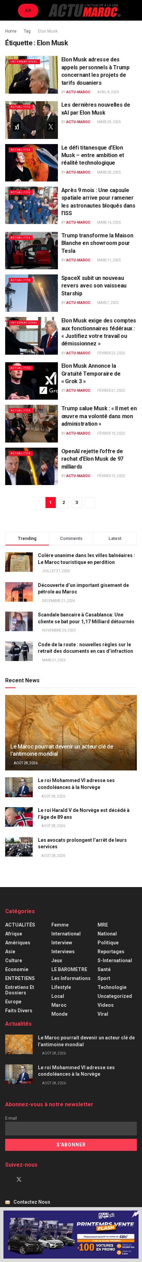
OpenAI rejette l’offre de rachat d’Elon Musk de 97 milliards (92, 459)
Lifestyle (61, 987)
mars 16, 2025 (109, 222)
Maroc (59, 1005)
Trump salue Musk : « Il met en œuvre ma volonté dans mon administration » (98, 416)
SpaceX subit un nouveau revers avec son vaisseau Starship (93, 286)
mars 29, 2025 (109, 122)
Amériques (17, 942)
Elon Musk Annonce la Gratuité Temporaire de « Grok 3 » (91, 374)
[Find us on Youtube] (31, 1179)
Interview (61, 942)
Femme (60, 925)
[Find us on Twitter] (19, 1179)
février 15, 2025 (111, 476)
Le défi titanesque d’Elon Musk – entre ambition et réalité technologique (92, 155)
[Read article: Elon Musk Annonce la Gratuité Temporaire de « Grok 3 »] (31, 381)
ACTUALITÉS (21, 106)
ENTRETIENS (20, 978)
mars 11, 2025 (109, 260)
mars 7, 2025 (108, 303)
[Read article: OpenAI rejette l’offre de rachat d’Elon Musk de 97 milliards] (31, 466)
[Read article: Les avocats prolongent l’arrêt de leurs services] (19, 847)
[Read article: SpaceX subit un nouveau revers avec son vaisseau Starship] (31, 293)
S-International (115, 960)
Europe (13, 1001)
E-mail (11, 1118)
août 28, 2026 (25, 763)
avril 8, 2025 (108, 92)
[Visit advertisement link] (71, 1234)
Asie (10, 951)
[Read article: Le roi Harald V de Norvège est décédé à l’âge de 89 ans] (19, 817)
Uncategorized (115, 996)
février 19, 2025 (111, 433)
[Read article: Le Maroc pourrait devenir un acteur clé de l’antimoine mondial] (19, 1044)
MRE (103, 925)
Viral (103, 1014)
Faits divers (18, 1010)
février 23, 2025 (111, 353)
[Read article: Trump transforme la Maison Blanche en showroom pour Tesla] (31, 250)
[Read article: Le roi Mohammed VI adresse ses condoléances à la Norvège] (19, 787)
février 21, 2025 (111, 390)
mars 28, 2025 (109, 172)
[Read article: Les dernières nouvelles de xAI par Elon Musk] (31, 120)
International (24, 61)
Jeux (56, 960)
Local (57, 996)
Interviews (63, 951)
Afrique (13, 933)
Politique (108, 942)
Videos (106, 1005)
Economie (16, 969)
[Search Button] (134, 10)
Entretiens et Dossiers (19, 989)
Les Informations (71, 978)
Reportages (111, 951)
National (107, 933)
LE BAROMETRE (69, 969)
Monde (59, 1014)
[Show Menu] (8, 10)
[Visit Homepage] (84, 10)
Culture (13, 960)
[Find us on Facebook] (7, 1179)
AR (28, 10)
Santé (104, 969)
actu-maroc (78, 92)
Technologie (112, 987)
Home (11, 31)
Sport (104, 978)
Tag (27, 31)
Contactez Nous (31, 1202)
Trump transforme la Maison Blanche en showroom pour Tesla (97, 243)
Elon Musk (48, 31)
